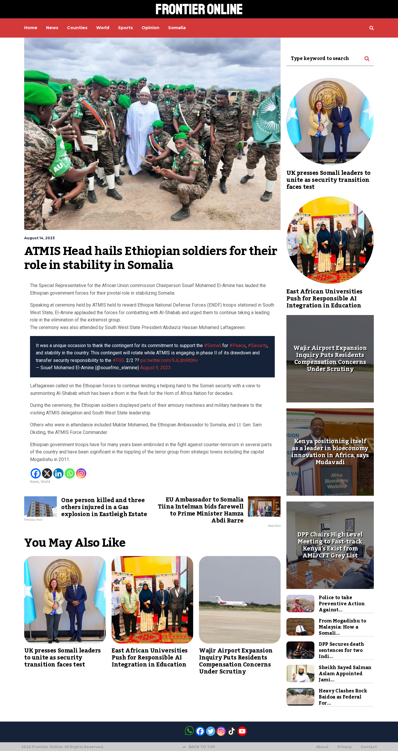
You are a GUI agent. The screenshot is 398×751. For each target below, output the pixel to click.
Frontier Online (199, 9)
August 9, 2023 (155, 367)
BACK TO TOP (202, 747)
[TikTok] (231, 731)
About (322, 746)
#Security (257, 345)
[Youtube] (242, 731)
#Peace (237, 345)
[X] (47, 473)
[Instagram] (81, 473)
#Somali (212, 345)
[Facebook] (36, 473)
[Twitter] (210, 731)
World (45, 482)
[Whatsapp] (70, 473)
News (34, 482)
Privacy (344, 746)
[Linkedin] (58, 473)
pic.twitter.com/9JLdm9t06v (169, 360)
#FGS (118, 360)
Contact (369, 746)
